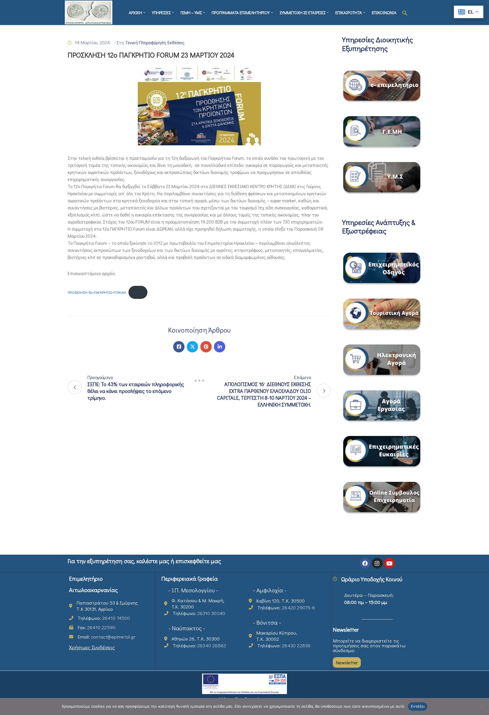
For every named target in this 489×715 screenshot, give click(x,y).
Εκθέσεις (176, 42)
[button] (405, 12)
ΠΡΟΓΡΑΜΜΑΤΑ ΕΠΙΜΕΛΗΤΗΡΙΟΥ (241, 12)
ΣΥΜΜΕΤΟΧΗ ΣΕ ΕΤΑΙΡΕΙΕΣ (302, 12)
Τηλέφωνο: (104, 618)
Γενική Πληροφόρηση (146, 42)
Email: (107, 636)
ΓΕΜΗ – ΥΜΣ (191, 12)
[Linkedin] (219, 346)
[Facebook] (179, 346)
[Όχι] (482, 706)
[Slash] (199, 381)
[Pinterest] (206, 346)
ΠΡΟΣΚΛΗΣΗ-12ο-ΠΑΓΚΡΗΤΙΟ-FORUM (97, 292)
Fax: (96, 627)
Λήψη (138, 292)
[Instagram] (377, 563)
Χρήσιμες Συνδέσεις (92, 647)
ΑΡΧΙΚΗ (135, 12)
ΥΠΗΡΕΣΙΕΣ (161, 12)
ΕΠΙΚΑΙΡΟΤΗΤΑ (348, 12)
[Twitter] (192, 346)
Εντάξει (418, 706)
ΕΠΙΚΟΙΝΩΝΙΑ (384, 12)
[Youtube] (389, 563)
